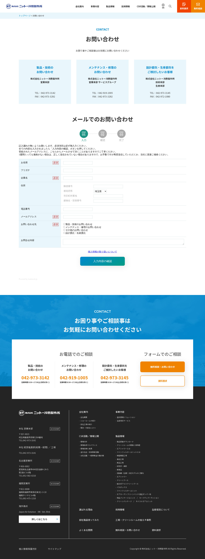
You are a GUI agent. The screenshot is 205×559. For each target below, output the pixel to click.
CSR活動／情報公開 (146, 6)
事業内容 (95, 6)
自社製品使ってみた (89, 520)
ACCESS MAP (55, 429)
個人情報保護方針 (28, 548)
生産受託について (161, 509)
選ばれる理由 (85, 509)
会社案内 (79, 6)
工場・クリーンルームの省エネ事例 (133, 520)
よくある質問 (85, 530)
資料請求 (162, 381)
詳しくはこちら (39, 519)
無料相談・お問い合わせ (162, 366)
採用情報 (125, 6)
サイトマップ (54, 548)
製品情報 (110, 6)
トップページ (25, 15)
